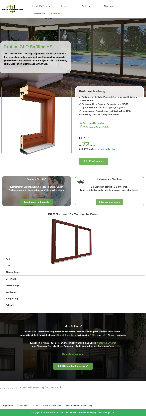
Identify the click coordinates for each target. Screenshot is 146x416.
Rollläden (86, 6)
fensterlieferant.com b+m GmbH (61, 412)
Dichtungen (11, 292)
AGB (35, 405)
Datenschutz (23, 405)
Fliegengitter (109, 6)
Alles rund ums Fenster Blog (78, 405)
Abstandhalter (13, 272)
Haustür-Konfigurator (41, 6)
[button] (73, 259)
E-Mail (93, 335)
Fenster (64, 6)
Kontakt (55, 13)
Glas (8, 265)
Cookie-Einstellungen (51, 405)
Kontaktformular (65, 335)
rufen (104, 335)
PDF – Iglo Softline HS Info (95, 127)
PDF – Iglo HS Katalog (93, 123)
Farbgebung (12, 298)
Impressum (8, 405)
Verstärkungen (13, 285)
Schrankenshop (40, 13)
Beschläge (11, 279)
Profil (8, 259)
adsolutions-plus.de (106, 412)
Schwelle (10, 305)
